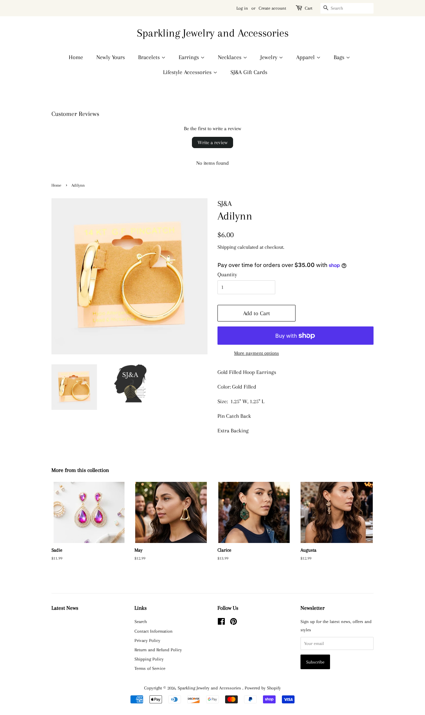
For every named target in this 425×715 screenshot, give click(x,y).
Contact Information (153, 631)
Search (140, 621)
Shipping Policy (149, 659)
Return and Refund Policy (158, 649)
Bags (340, 57)
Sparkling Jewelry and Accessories (213, 33)
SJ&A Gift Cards (248, 72)
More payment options (256, 353)
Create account (272, 8)
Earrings (190, 57)
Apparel (306, 57)
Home (76, 57)
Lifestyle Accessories (188, 72)
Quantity (227, 274)
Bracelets (149, 57)
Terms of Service (149, 668)
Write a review (212, 142)
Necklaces (230, 57)
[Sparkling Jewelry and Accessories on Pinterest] (233, 622)
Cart (308, 8)
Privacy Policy (147, 640)
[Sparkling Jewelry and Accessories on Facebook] (221, 622)
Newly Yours (110, 57)
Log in (242, 8)
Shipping (226, 247)
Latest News (64, 608)
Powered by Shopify (263, 687)
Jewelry (269, 57)
